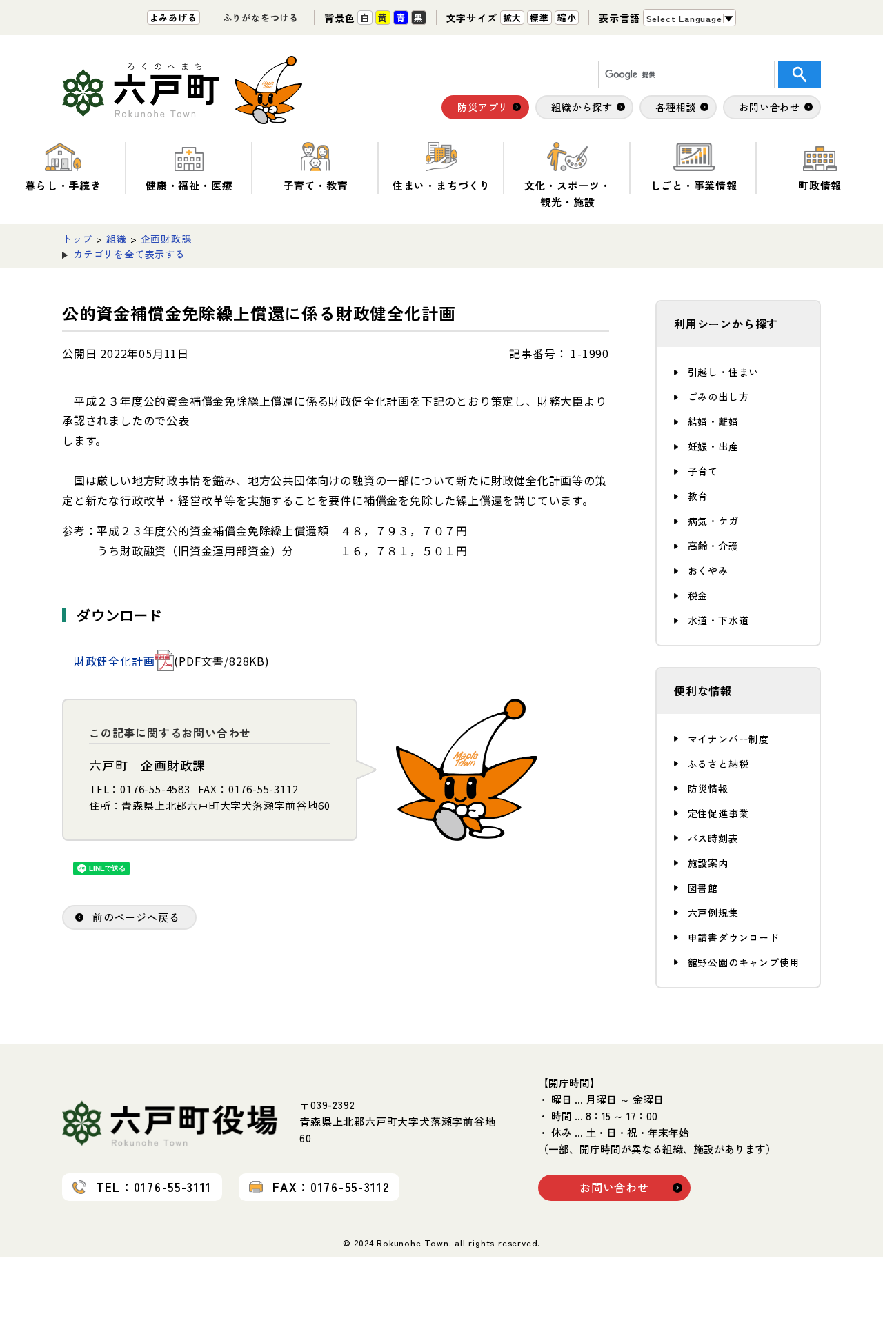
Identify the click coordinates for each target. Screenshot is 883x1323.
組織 (116, 239)
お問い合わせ (614, 1187)
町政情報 (820, 185)
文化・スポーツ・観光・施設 (567, 193)
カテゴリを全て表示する (129, 254)
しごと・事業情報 (694, 185)
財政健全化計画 (114, 661)
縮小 (567, 17)
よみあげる (173, 17)
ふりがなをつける (261, 17)
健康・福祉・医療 (189, 185)
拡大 (512, 17)
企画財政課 (166, 239)
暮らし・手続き (63, 185)
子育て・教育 (315, 185)
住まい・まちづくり (441, 185)
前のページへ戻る (135, 917)
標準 (539, 17)
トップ (77, 239)
